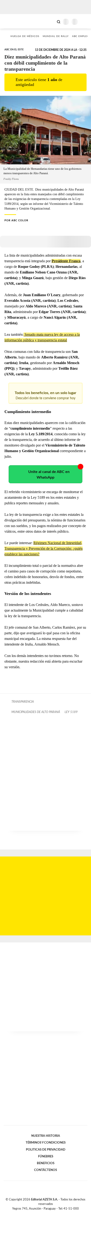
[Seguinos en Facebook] (39, 1214)
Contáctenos (45, 1170)
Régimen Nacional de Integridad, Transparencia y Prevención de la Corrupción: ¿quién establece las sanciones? (43, 548)
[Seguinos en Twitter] (44, 1214)
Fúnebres (45, 1156)
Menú (85, 22)
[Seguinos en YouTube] (48, 1214)
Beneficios (45, 1163)
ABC (12, 21)
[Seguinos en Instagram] (53, 1214)
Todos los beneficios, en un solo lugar (45, 395)
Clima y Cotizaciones (50, 21)
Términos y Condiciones (46, 1142)
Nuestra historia (45, 1135)
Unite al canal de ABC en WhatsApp (49, 474)
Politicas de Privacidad (45, 1149)
